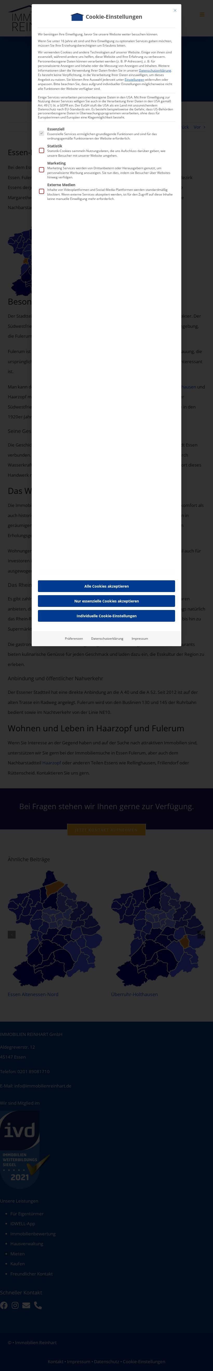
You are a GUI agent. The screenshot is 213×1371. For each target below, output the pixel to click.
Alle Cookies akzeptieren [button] (106, 586)
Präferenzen (74, 638)
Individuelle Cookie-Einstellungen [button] (107, 615)
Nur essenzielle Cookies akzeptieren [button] (106, 601)
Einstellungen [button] (134, 79)
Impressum (140, 638)
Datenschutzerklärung (155, 70)
